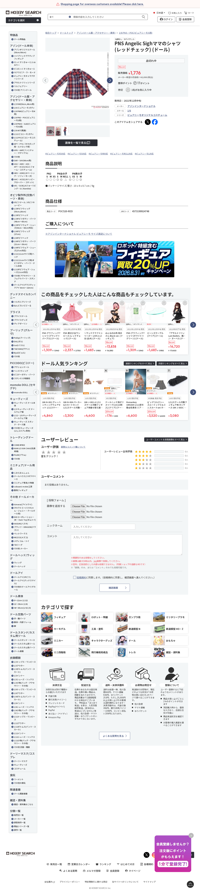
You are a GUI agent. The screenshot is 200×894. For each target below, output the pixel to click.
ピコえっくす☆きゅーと (24, 68)
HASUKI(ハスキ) (21, 523)
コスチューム (19, 768)
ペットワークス (20, 533)
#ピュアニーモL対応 (144, 153)
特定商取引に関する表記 (96, 881)
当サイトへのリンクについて (125, 881)
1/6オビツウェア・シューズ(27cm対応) (25, 249)
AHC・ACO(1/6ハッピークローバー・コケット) (24, 181)
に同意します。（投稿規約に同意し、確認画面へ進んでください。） (116, 577)
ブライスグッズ (20, 320)
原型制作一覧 (19, 822)
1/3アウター (19, 665)
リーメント (18, 779)
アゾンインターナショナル (141, 106)
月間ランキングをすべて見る (171, 363)
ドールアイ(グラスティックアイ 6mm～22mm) (24, 286)
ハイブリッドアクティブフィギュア (24, 57)
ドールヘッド (19, 566)
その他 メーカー (21, 548)
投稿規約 (81, 577)
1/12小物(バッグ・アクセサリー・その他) (25, 742)
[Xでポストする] (148, 122)
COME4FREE (19, 445)
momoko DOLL (21, 392)
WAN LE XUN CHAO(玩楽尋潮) (24, 450)
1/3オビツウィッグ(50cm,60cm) (22, 210)
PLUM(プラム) (20, 455)
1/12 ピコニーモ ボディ (24, 134)
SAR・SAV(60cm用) (22, 160)
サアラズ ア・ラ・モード (24, 72)
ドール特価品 (19, 39)
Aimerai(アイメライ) (23, 504)
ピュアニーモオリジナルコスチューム (147, 115)
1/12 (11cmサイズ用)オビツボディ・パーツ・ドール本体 (24, 263)
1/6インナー (19, 703)
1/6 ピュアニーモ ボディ (24, 107)
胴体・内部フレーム (22, 622)
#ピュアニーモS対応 (77, 153)
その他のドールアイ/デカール (25, 588)
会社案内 (48, 881)
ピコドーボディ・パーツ (24, 374)
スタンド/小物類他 (22, 378)
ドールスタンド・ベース (24, 640)
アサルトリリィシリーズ (24, 82)
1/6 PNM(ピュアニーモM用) (24, 113)
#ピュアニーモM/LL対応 (121, 153)
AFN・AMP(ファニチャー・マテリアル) (24, 151)
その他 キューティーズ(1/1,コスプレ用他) (23, 429)
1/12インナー (19, 733)
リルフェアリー (20, 86)
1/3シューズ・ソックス (24, 679)
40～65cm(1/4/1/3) (22, 607)
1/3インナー (19, 675)
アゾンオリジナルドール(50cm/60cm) (24, 51)
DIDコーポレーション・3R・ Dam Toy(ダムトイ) (25, 518)
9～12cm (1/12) (21, 600)
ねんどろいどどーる (22, 305)
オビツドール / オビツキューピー (24, 204)
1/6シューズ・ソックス (24, 707)
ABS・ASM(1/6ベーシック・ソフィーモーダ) (24, 174)
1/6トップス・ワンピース (25, 689)
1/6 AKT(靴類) (20, 130)
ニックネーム (55, 525)
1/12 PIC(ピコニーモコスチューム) (24, 139)
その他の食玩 (19, 783)
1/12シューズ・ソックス (24, 737)
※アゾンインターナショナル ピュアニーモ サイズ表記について (78, 233)
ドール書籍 (19, 651)
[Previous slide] (45, 80)
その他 (17, 156)
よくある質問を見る (113, 736)
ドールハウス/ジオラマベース (25, 477)
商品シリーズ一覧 (21, 826)
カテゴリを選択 (16, 20)
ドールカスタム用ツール (24, 643)
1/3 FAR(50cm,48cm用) (24, 104)
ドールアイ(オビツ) (22, 577)
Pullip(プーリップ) (22, 337)
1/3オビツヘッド (21, 215)
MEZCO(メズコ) (21, 537)
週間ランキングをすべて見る (139, 363)
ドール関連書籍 (20, 793)
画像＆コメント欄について (73, 446)
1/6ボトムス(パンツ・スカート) (24, 698)
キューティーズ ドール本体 (24, 404)
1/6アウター (19, 693)
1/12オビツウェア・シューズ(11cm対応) (24, 271)
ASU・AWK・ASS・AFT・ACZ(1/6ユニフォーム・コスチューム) (24, 167)
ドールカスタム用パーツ (24, 647)
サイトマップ (149, 881)
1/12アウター (19, 723)
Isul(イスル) (19, 345)
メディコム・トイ (21, 541)
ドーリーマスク (20, 761)
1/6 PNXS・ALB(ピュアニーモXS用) (25, 125)
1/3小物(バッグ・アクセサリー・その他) (24, 684)
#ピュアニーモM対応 (98, 153)
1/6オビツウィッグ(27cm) (22, 233)
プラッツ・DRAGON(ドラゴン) (25, 528)
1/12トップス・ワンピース (24, 718)
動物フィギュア (20, 490)
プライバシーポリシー (70, 881)
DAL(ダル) (18, 341)
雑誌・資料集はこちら (23, 804)
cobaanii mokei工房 (23, 486)
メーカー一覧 (19, 818)
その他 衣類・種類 (22, 747)
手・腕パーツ (19, 618)
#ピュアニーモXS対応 (55, 153)
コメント (52, 536)
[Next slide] (110, 80)
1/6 (129, 110)
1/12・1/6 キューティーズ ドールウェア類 (25, 417)
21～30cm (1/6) (21, 604)
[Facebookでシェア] (155, 122)
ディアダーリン (20, 323)
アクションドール (21, 367)
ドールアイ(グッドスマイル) (25, 582)
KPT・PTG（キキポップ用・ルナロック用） (24, 145)
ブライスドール (20, 316)
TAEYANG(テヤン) (22, 348)
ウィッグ (18, 562)
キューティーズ (20, 764)
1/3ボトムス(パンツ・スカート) (24, 670)
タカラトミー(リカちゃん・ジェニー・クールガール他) (24, 510)
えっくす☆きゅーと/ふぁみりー (25, 63)
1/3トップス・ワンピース (25, 661)
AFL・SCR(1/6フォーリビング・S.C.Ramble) (25, 187)
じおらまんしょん (21, 472)
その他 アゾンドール (23, 90)
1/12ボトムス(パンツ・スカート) (25, 728)
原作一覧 (18, 830)
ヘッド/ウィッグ (21, 370)
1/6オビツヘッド (21, 237)
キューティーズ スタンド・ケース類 (23, 423)
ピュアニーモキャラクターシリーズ (24, 77)
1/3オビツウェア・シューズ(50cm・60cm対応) (25, 226)
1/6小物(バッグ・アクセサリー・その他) (24, 712)
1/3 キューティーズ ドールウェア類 (24, 410)
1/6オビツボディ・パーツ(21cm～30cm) (25, 243)
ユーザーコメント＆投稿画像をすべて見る (165, 439)
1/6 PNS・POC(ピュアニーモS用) (24, 119)
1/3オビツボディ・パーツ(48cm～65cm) (25, 220)
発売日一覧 (19, 815)
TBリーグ (18, 544)
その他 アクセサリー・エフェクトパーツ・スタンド (24, 278)
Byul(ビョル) (19, 352)
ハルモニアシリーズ (22, 301)
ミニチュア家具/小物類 (24, 482)
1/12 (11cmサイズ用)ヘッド (24, 255)
